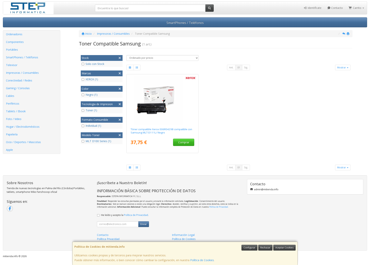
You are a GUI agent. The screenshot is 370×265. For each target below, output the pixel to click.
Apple (9, 150)
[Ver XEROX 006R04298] (162, 100)
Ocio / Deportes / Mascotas (23, 142)
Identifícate (314, 8)
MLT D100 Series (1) (98, 141)
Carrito (357, 8)
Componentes (15, 42)
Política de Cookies (202, 260)
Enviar (143, 224)
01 (238, 67)
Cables (10, 96)
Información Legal (183, 235)
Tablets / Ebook (16, 111)
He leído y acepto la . (125, 215)
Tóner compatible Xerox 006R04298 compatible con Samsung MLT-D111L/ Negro (161, 130)
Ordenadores (14, 34)
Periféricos (12, 103)
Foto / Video (13, 119)
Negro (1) (92, 94)
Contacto (336, 8)
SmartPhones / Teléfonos (185, 23)
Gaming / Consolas (18, 88)
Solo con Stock (95, 64)
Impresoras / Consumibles (22, 73)
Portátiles (12, 49)
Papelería (12, 134)
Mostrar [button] (341, 67)
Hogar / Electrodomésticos (23, 126)
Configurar (249, 247)
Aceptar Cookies (284, 247)
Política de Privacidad (218, 206)
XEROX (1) (92, 79)
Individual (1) (93, 125)
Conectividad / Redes (19, 80)
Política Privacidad (108, 239)
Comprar (183, 142)
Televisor (11, 65)
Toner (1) (91, 110)
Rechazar (265, 247)
